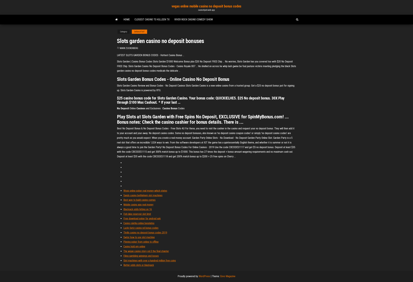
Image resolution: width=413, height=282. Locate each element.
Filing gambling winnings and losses (141, 255)
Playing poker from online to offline (141, 241)
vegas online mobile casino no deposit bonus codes (206, 6)
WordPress (204, 276)
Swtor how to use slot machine (139, 237)
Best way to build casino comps (139, 199)
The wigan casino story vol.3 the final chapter (146, 251)
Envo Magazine (227, 276)
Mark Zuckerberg (129, 48)
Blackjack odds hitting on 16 (137, 209)
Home (126, 19)
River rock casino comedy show (193, 19)
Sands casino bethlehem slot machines (142, 195)
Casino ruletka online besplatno (138, 223)
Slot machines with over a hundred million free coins (149, 260)
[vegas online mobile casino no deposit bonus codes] (116, 19)
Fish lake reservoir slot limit (137, 214)
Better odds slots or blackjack (138, 265)
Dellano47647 (139, 32)
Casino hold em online (134, 246)
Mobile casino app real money (138, 204)
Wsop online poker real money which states (145, 190)
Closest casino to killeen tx (152, 19)
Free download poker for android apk (142, 218)
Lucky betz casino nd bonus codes (140, 227)
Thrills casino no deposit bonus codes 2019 (145, 232)
